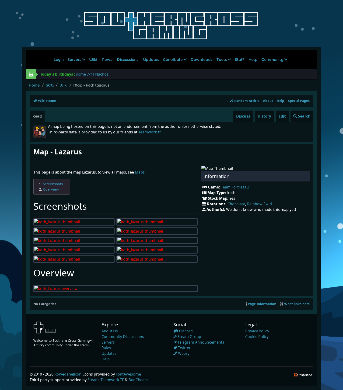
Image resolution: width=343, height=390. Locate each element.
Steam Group (189, 336)
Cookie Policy (257, 336)
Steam (93, 379)
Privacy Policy (257, 331)
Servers (74, 59)
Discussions (127, 59)
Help (253, 59)
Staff (239, 59)
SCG (50, 85)
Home (34, 85)
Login (59, 59)
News (107, 59)
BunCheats (138, 379)
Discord (185, 331)
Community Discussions (123, 336)
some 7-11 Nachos (92, 74)
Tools (222, 59)
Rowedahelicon (67, 374)
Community (272, 59)
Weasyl (183, 353)
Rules (106, 347)
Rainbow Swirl (259, 203)
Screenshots (53, 183)
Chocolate (236, 203)
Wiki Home (46, 100)
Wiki (93, 59)
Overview (51, 189)
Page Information (262, 304)
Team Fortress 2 (235, 187)
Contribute (173, 59)
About (268, 100)
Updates (151, 59)
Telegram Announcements (200, 342)
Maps (140, 172)
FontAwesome (128, 374)
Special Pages (299, 100)
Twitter (184, 347)
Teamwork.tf (149, 132)
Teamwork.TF (112, 379)
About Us (110, 331)
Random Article (246, 100)
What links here (297, 304)
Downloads (202, 59)
